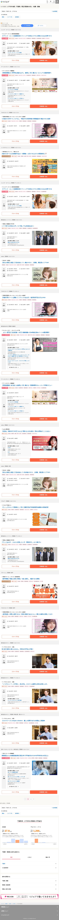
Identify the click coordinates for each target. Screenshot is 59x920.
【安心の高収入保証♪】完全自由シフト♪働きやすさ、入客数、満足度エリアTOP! (25, 262)
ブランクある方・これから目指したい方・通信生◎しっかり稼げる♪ (21, 542)
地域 (11, 857)
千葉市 (3, 863)
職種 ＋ (3, 17)
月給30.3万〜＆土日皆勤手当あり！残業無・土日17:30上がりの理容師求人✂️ (24, 153)
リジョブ (2, 903)
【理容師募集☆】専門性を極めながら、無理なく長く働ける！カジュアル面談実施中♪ (27, 73)
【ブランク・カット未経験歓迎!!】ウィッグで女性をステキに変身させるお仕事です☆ (27, 36)
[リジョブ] (5, 2)
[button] (29, 42)
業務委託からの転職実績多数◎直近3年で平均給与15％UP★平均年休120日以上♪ (25, 755)
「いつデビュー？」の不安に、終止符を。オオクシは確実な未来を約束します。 (25, 684)
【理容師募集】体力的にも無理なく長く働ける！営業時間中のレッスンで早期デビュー (27, 385)
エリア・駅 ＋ (10, 17)
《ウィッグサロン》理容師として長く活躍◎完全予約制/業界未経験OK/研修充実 (25, 507)
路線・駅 (48, 857)
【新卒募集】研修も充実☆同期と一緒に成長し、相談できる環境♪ (21, 579)
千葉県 (10, 903)
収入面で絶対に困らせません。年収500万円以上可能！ (18, 649)
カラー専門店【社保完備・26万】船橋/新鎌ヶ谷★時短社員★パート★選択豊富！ (26, 332)
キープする (16, 60)
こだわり (29, 857)
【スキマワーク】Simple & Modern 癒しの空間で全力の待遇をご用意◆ (23, 720)
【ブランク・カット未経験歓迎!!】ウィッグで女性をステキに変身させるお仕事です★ (27, 189)
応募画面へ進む (44, 60)
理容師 (6, 903)
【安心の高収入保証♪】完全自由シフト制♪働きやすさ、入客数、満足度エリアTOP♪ (26, 472)
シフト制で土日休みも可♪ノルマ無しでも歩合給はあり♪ (18, 226)
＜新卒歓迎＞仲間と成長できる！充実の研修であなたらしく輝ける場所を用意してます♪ (27, 614)
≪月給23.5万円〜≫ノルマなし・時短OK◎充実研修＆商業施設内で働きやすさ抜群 (26, 118)
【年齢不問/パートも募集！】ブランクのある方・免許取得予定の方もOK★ (23, 297)
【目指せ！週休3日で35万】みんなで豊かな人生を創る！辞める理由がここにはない (26, 431)
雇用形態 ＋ (17, 17)
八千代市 (13, 903)
